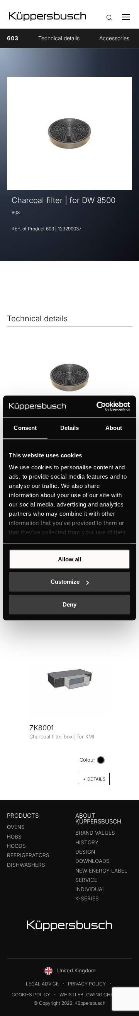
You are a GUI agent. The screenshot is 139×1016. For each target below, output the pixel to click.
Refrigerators (28, 855)
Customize (65, 581)
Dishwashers (26, 865)
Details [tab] (69, 427)
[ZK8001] (69, 682)
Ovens (16, 827)
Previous (15, 708)
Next (123, 708)
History (86, 842)
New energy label (101, 871)
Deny (69, 604)
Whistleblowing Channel (92, 994)
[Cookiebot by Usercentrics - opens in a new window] (98, 406)
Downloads (92, 861)
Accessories (114, 38)
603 (13, 38)
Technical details (59, 38)
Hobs (14, 837)
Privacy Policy (87, 984)
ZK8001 (41, 728)
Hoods (16, 846)
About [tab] (113, 427)
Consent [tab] (25, 427)
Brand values (95, 833)
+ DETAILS (94, 779)
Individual (90, 889)
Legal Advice (42, 984)
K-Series (87, 898)
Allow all (69, 559)
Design (85, 852)
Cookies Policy (31, 994)
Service (86, 880)
